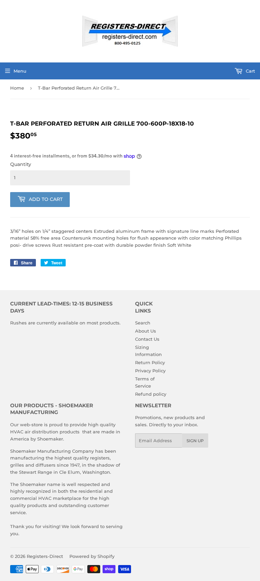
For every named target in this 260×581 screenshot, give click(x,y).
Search (142, 322)
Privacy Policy (150, 370)
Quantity (20, 164)
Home (17, 88)
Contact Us (147, 339)
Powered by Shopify (91, 556)
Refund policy (150, 394)
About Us (145, 331)
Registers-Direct (45, 556)
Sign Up (195, 440)
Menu (20, 71)
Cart (249, 71)
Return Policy (150, 362)
